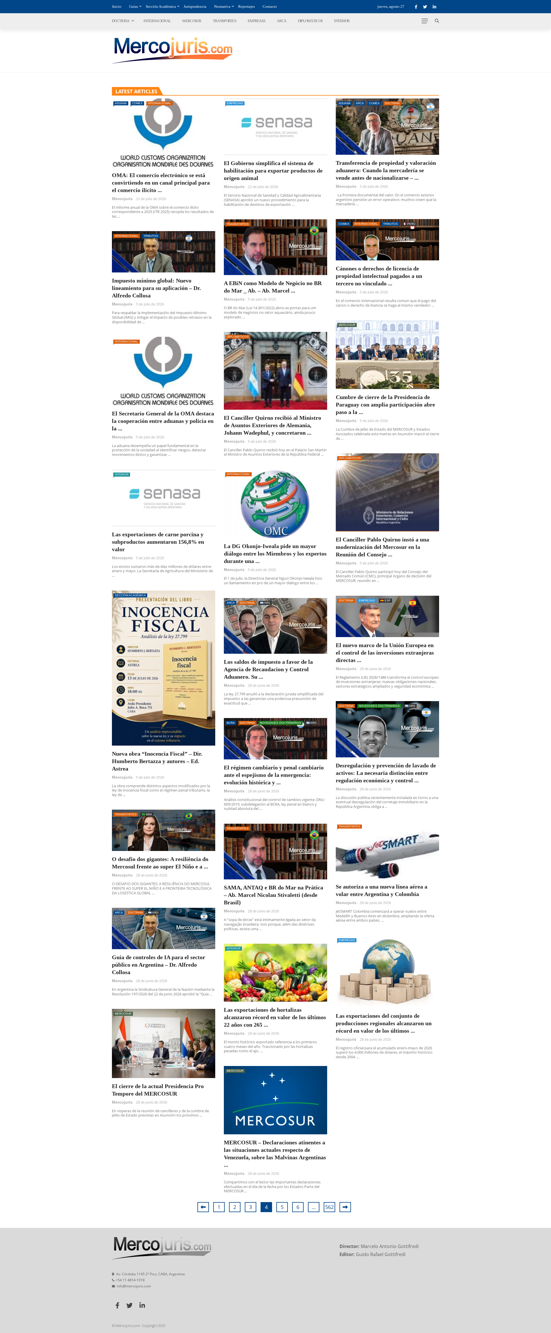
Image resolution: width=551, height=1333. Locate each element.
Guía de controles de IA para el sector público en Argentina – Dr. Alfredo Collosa (158, 964)
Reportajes (246, 6)
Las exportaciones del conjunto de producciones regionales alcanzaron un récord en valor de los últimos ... (384, 1023)
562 (329, 1207)
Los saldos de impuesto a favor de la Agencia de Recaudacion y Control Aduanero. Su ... (268, 669)
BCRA (231, 722)
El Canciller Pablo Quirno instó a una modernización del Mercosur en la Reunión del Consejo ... (382, 547)
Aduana (121, 103)
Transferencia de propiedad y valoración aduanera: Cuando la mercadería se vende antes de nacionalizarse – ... (386, 170)
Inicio (116, 6)
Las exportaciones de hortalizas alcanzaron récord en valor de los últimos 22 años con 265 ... (275, 1017)
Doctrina (120, 21)
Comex (137, 103)
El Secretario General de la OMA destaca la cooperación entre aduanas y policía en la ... (163, 421)
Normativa (222, 6)
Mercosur (191, 21)
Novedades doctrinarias (379, 705)
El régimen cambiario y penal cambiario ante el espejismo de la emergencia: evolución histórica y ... (274, 775)
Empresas (256, 21)
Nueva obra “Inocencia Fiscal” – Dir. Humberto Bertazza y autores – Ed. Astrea (157, 761)
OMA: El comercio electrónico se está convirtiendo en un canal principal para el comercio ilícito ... (161, 182)
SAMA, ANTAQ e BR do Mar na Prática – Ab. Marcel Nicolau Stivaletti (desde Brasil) (273, 895)
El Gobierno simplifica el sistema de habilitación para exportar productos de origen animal (273, 170)
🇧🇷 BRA (147, 814)
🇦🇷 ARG (265, 602)
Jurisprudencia (195, 6)
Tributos (390, 223)
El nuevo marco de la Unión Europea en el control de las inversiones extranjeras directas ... (385, 652)
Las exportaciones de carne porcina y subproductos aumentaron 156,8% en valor (158, 541)
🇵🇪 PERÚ (409, 223)
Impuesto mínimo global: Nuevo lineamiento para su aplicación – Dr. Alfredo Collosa (156, 288)
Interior (342, 21)
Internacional (157, 21)
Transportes (224, 21)
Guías (133, 6)
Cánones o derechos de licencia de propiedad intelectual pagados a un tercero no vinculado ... (379, 276)
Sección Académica (161, 6)
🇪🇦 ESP (385, 600)
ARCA (281, 21)
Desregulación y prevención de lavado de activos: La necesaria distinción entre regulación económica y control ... (386, 772)
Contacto (270, 6)
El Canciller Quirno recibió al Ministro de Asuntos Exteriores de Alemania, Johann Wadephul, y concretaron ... (272, 425)
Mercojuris (122, 198)
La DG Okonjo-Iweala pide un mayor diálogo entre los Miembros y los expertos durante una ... (275, 553)
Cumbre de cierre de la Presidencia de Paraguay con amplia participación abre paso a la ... (385, 404)
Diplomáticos (310, 21)
